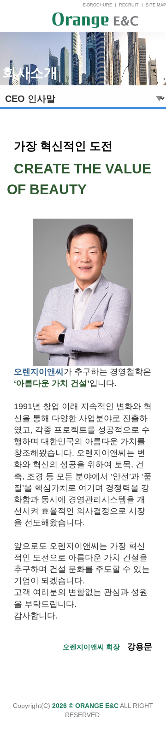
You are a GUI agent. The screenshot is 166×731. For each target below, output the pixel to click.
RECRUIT (129, 5)
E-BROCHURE (97, 5)
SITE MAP (156, 5)
